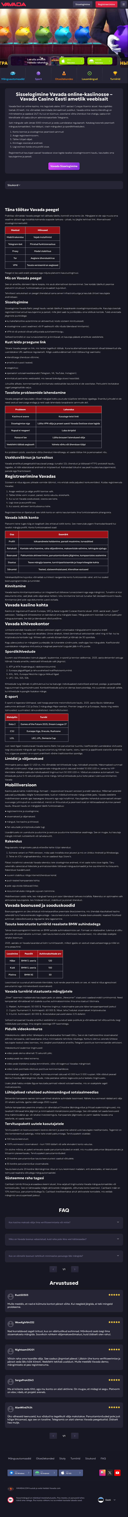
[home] (13, 4)
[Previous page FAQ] (53, 1269)
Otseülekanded (45, 1458)
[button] (124, 38)
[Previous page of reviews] (53, 1436)
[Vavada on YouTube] (117, 1473)
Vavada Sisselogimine (64, 166)
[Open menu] (124, 4)
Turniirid (75, 1458)
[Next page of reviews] (75, 1436)
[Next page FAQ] (75, 1269)
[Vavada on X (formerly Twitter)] (110, 1473)
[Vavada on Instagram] (102, 1473)
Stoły (62, 1458)
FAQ (103, 1458)
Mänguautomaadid (19, 1458)
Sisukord (90, 1458)
